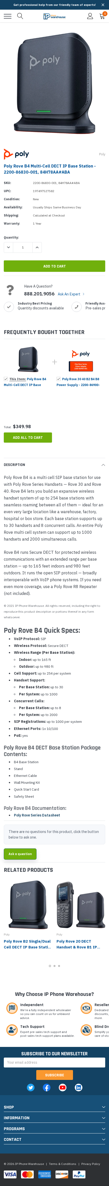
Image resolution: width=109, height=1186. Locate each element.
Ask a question (20, 854)
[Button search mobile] (20, 16)
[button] (103, 5)
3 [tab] (59, 966)
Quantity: (11, 237)
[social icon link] (30, 1087)
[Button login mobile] (90, 16)
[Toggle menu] (7, 16)
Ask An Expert (69, 294)
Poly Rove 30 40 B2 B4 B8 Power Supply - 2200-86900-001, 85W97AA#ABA (78, 385)
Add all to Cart (28, 437)
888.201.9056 (39, 294)
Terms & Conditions (62, 1164)
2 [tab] (54, 966)
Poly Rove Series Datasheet (37, 815)
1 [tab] (50, 966)
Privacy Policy (90, 1164)
